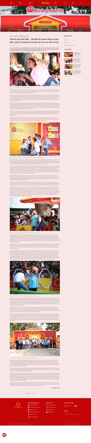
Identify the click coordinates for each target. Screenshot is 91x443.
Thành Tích (66, 42)
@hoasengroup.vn (51, 409)
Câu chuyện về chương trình (69, 45)
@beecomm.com (33, 414)
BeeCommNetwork (33, 405)
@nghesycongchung (34, 416)
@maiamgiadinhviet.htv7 (34, 412)
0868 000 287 (50, 412)
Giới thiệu (20, 3)
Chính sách (79, 424)
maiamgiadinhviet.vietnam (35, 407)
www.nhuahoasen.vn (52, 407)
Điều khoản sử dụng (72, 424)
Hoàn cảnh (55, 3)
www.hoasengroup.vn (52, 405)
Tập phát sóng (31, 3)
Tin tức (65, 3)
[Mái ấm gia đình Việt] (45, 3)
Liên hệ (73, 3)
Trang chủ (11, 3)
